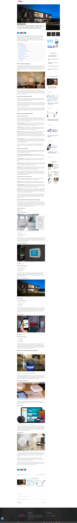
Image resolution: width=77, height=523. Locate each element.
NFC (48, 134)
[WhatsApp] (23, 33)
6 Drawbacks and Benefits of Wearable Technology (53, 152)
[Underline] (20, 499)
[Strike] (21, 499)
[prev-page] (17, 487)
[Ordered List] (22, 499)
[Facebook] (18, 33)
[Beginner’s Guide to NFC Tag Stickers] (53, 130)
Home (25, 1)
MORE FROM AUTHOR (35, 478)
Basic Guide (49, 70)
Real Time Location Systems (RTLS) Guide (56, 168)
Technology (29, 1)
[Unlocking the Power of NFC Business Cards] (56, 179)
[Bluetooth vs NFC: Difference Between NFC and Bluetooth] (40, 482)
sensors (31, 128)
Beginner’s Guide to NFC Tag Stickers (53, 66)
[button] (59, 1)
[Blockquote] (24, 499)
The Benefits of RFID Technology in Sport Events (23, 475)
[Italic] (19, 499)
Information (41, 1)
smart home (31, 35)
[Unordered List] (23, 499)
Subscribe (58, 32)
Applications (35, 1)
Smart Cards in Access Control (40, 474)
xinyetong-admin (50, 108)
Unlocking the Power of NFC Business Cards (56, 182)
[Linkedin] (25, 33)
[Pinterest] (21, 33)
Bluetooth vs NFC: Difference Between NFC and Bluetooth (53, 120)
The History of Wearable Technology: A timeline (52, 87)
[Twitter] (20, 33)
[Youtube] (54, 515)
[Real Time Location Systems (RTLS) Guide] (31, 482)
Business (52, 1)
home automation (38, 38)
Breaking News (47, 1)
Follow (53, 32)
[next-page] (18, 487)
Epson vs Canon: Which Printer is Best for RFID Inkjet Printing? (52, 56)
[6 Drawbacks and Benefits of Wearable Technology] (53, 147)
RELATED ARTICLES (26, 478)
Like (48, 32)
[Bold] (17, 499)
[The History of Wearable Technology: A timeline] (21, 482)
